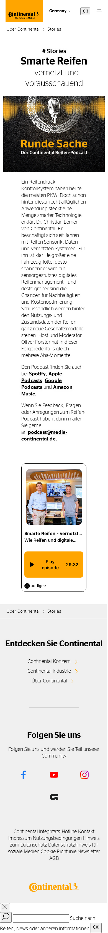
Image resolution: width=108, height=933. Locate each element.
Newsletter (89, 851)
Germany (57, 11)
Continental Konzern (49, 661)
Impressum (20, 838)
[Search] (6, 917)
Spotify (37, 374)
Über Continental (49, 681)
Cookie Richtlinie (58, 851)
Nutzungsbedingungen (57, 838)
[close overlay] (5, 907)
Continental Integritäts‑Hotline (45, 831)
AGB (53, 858)
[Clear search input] (96, 928)
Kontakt (86, 831)
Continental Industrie (49, 671)
